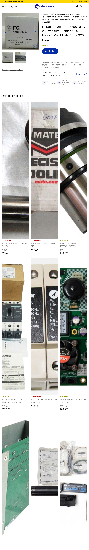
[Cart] (85, 6)
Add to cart (50, 51)
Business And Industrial (63, 14)
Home (44, 14)
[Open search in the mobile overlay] (77, 6)
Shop (50, 14)
